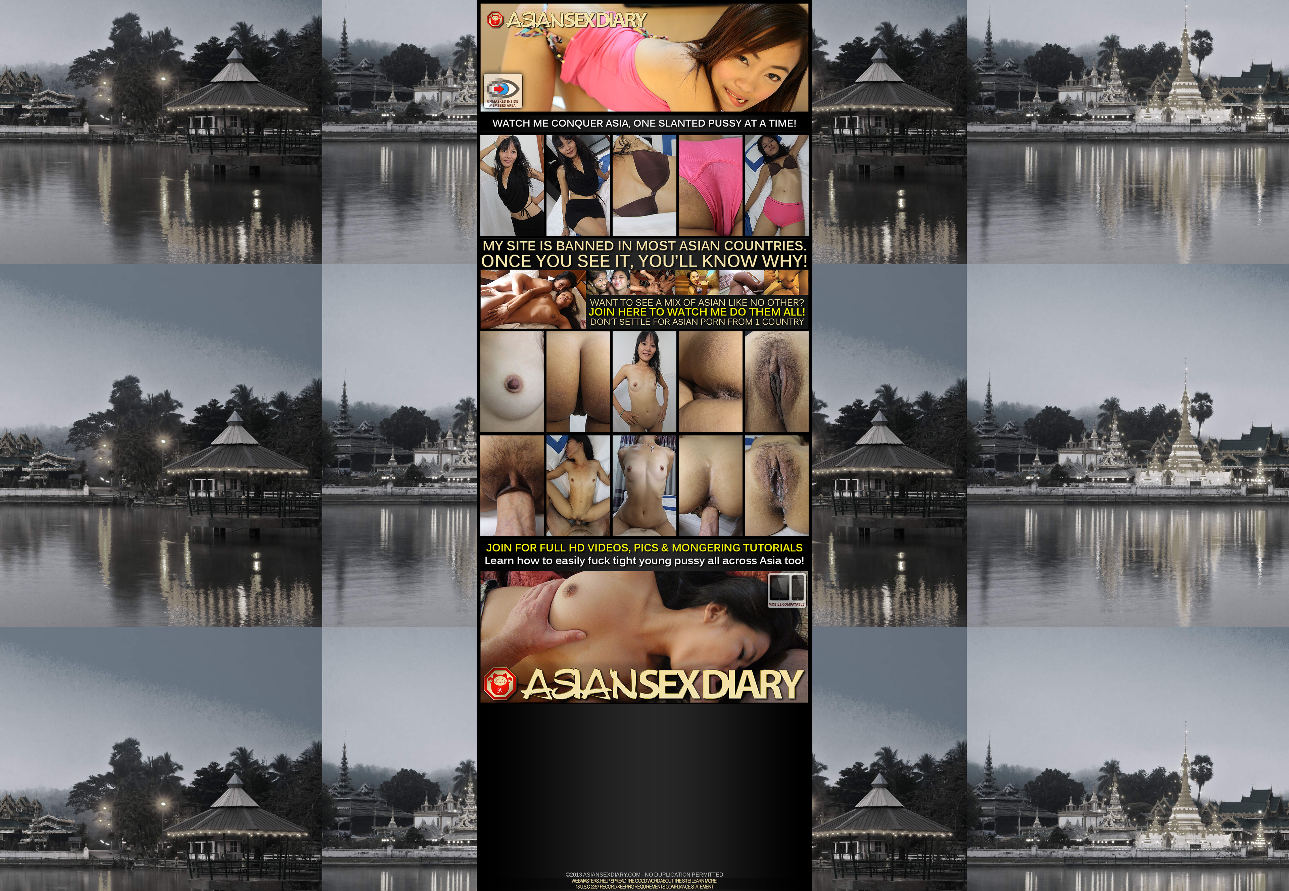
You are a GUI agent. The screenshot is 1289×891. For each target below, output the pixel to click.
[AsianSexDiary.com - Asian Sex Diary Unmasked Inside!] (644, 130)
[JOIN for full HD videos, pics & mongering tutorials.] (644, 701)
